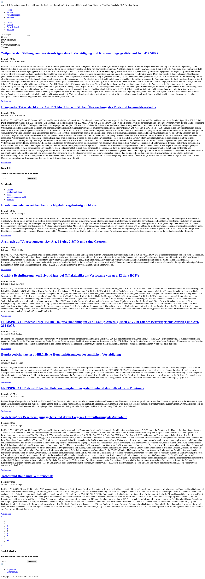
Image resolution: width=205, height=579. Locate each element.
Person (10, 12)
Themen (10, 199)
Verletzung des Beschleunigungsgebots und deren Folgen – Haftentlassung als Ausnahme (64, 417)
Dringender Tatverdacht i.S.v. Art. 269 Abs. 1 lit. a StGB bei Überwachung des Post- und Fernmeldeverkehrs (78, 107)
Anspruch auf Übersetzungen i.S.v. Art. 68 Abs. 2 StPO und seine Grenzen (54, 241)
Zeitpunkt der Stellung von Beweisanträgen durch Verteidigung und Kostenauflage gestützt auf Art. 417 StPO (80, 53)
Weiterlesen (6, 101)
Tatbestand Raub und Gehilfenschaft (27, 476)
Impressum (11, 569)
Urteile (10, 189)
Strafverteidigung (14, 192)
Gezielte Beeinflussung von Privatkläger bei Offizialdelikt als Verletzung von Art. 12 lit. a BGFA (70, 275)
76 (8, 541)
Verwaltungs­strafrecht (16, 197)
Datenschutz (12, 572)
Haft (9, 194)
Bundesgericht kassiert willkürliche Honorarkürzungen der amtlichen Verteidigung (61, 354)
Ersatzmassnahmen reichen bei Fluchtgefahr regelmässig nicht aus (49, 205)
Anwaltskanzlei (13, 15)
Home (9, 10)
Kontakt (10, 17)
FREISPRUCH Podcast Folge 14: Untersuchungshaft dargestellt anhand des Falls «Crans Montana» (72, 388)
